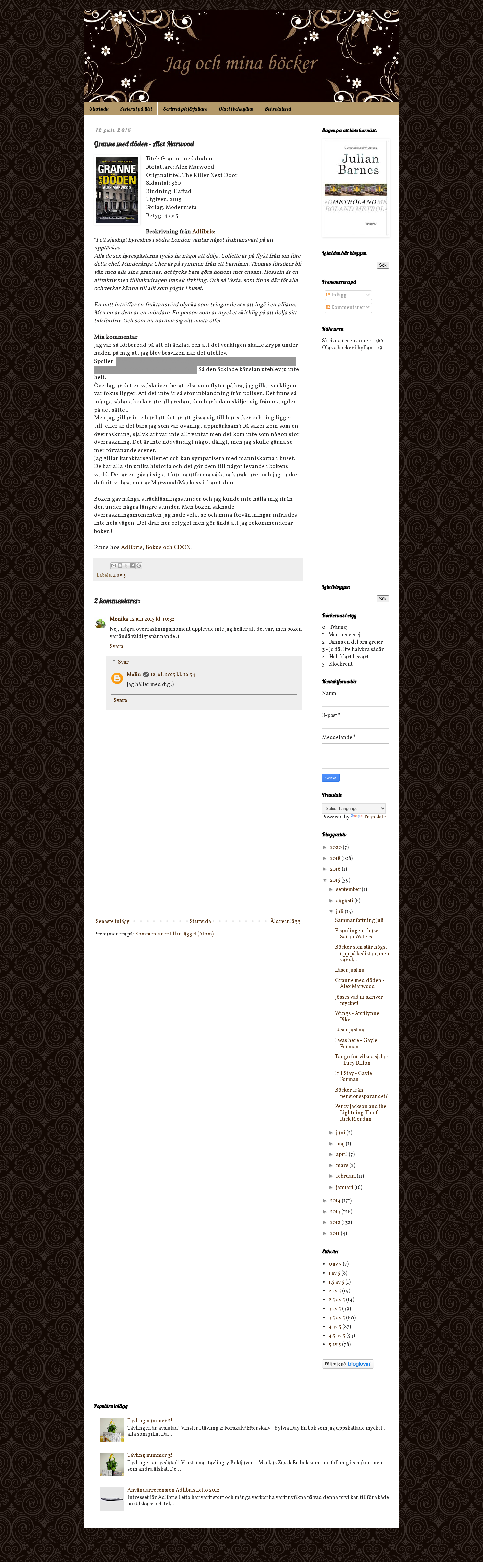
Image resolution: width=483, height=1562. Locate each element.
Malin (134, 674)
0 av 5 (335, 1264)
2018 (335, 858)
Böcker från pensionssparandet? (361, 1093)
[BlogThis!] (120, 565)
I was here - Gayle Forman (356, 1044)
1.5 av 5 (336, 1282)
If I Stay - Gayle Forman (353, 1076)
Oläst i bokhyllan (235, 109)
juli (340, 911)
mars (342, 1165)
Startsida (98, 109)
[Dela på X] (126, 565)
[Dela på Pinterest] (138, 565)
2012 (335, 1222)
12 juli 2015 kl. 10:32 (152, 619)
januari (345, 1187)
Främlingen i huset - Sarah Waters (359, 934)
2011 (335, 1233)
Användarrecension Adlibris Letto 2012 (173, 1490)
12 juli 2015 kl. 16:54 (173, 674)
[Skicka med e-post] (113, 565)
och (167, 547)
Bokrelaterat (277, 109)
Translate (375, 817)
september (349, 889)
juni (341, 1133)
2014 (336, 1201)
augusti (345, 901)
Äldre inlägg (285, 921)
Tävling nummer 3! (149, 1455)
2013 (335, 1212)
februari (346, 1176)
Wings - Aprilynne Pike (357, 1017)
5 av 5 (335, 1344)
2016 (336, 869)
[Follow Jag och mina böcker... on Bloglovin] (348, 1367)
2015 (335, 880)
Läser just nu (350, 970)
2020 (336, 847)
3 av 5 (335, 1309)
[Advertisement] (198, 862)
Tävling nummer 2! (149, 1421)
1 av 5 (334, 1273)
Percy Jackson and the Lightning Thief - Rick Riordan (360, 1113)
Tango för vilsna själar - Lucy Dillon (361, 1060)
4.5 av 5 (337, 1335)
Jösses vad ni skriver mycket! (359, 1000)
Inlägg (338, 295)
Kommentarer (347, 307)
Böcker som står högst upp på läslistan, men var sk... (362, 953)
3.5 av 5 (337, 1318)
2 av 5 (335, 1291)
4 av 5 (119, 575)
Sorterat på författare (185, 109)
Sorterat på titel (136, 109)
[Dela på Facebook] (132, 565)
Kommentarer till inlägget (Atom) (174, 934)
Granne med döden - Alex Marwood (360, 983)
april (342, 1154)
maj (341, 1144)
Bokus (154, 547)
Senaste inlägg (113, 921)
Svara (116, 646)
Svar (123, 662)
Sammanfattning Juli (359, 920)
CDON (182, 547)
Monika (119, 619)
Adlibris (203, 232)
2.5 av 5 (337, 1300)
